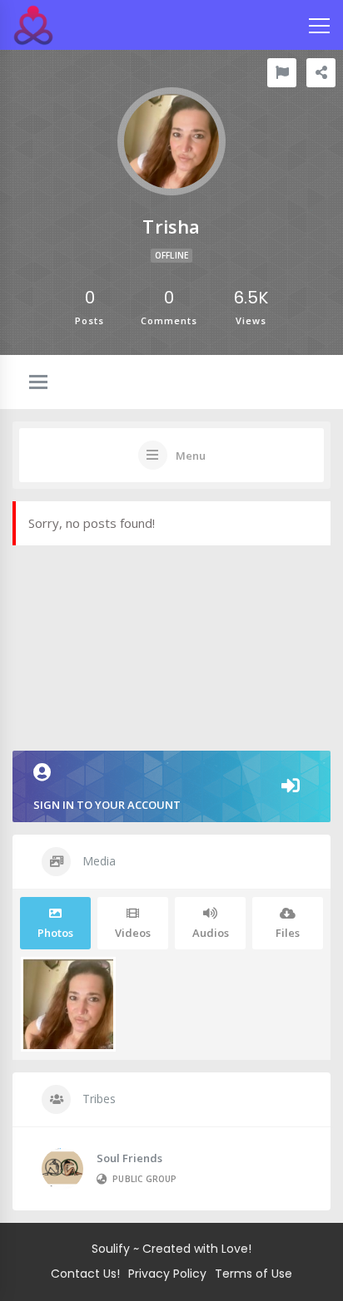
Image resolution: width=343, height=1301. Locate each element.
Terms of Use (253, 1273)
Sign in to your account (107, 804)
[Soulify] (33, 25)
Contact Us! (85, 1273)
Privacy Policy (167, 1273)
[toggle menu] (38, 383)
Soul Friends (129, 1158)
